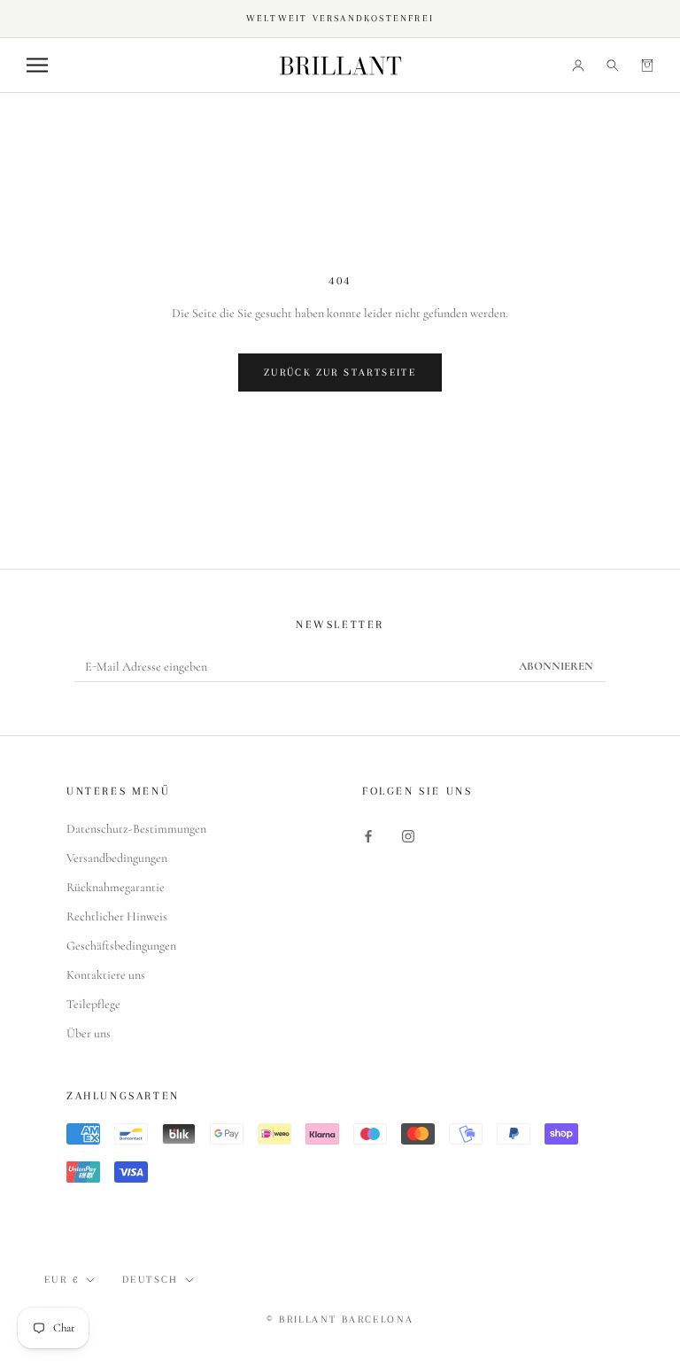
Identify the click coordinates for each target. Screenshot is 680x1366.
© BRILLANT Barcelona (340, 1319)
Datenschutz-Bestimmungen (136, 828)
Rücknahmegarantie (115, 887)
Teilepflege (93, 1004)
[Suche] (613, 65)
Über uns (88, 1033)
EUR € (62, 1279)
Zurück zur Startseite (340, 372)
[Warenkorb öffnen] (647, 65)
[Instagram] (408, 835)
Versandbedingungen (116, 857)
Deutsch (150, 1279)
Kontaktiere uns (105, 974)
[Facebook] (368, 835)
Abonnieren (556, 666)
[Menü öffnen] (37, 65)
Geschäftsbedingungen (121, 945)
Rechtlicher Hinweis (116, 916)
